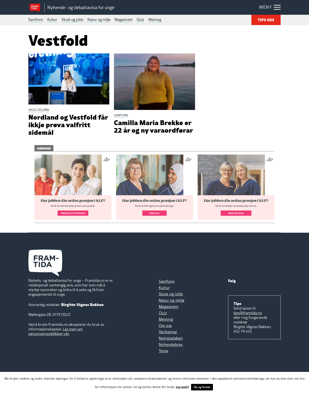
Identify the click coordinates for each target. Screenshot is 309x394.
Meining (154, 19)
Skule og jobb (72, 19)
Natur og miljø (98, 19)
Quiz (140, 19)
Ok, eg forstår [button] (202, 387)
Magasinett (123, 19)
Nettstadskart (171, 338)
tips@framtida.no (248, 312)
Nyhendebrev (171, 344)
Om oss (165, 325)
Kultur (52, 19)
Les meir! (182, 386)
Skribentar (168, 332)
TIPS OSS (266, 19)
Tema (163, 351)
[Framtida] (36, 7)
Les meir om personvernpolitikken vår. (55, 331)
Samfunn (35, 19)
